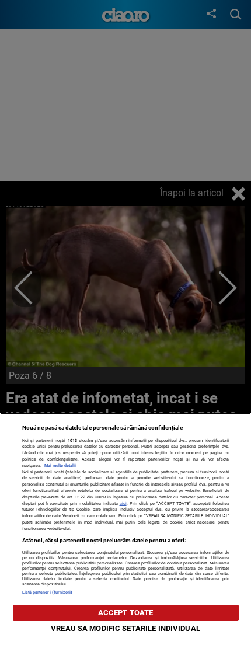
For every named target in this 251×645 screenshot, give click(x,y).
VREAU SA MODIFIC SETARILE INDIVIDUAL (125, 628)
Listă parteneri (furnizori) (47, 592)
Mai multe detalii (60, 465)
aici (123, 503)
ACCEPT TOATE (126, 612)
